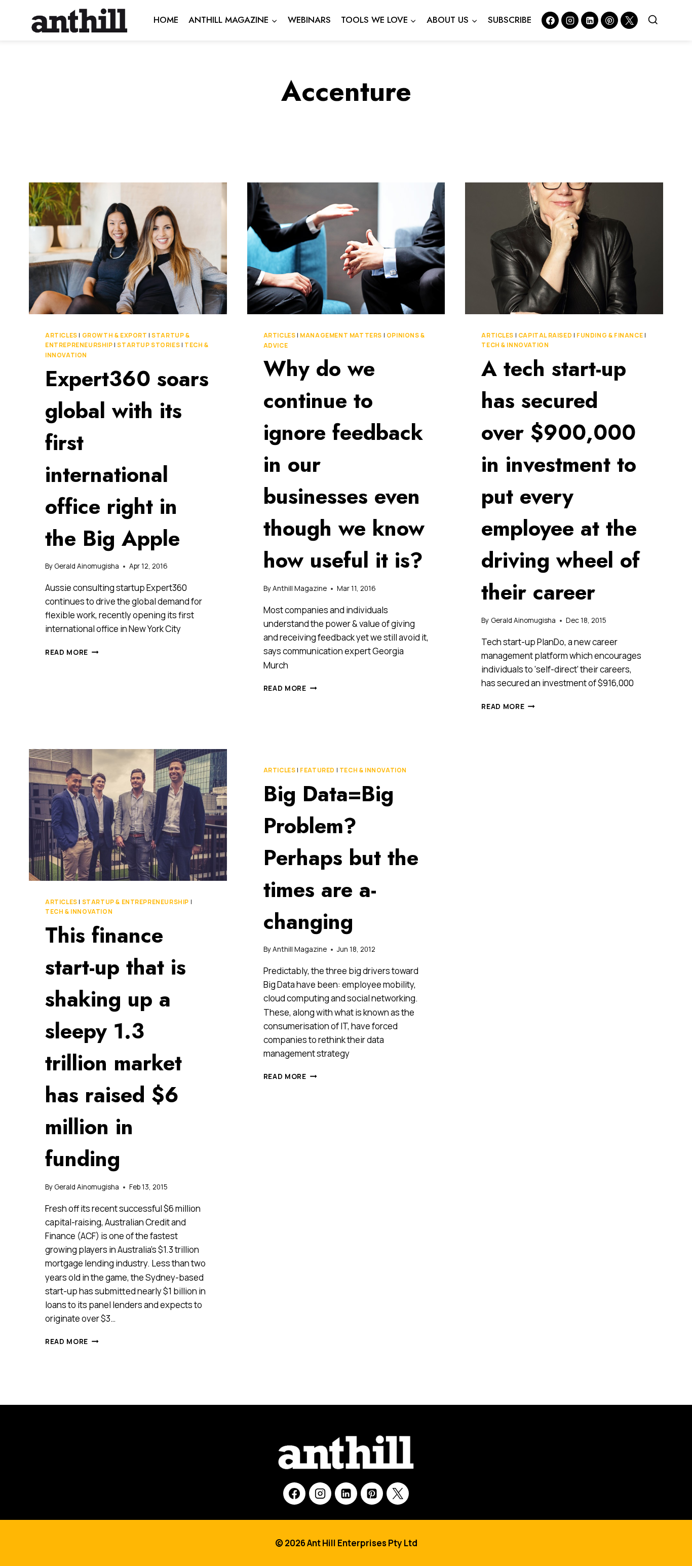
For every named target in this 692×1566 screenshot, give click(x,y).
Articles (61, 335)
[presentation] (128, 248)
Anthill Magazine (300, 588)
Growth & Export (114, 335)
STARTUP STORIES (148, 345)
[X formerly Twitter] (629, 20)
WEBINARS (309, 20)
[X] (398, 1493)
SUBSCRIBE (509, 20)
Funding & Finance (609, 335)
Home (165, 20)
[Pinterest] (609, 20)
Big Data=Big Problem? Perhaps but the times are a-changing (340, 857)
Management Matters (341, 335)
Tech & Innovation (515, 345)
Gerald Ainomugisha (86, 566)
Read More (72, 652)
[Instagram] (570, 20)
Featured (317, 770)
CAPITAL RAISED (545, 335)
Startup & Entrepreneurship (135, 902)
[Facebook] (550, 20)
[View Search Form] (653, 20)
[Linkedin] (589, 20)
